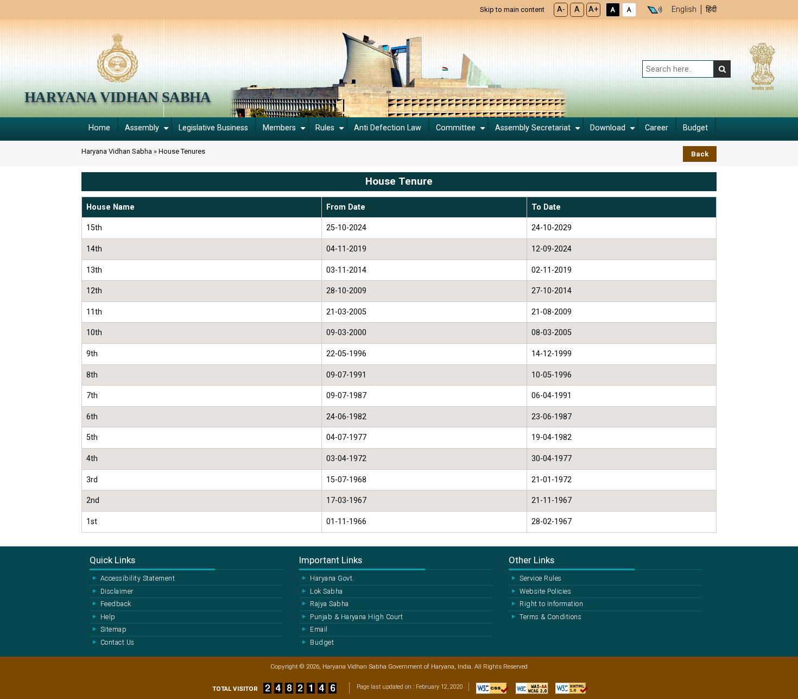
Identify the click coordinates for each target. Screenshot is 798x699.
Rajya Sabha (329, 604)
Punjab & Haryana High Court (356, 617)
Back (699, 154)
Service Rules (540, 578)
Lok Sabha (326, 591)
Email (318, 629)
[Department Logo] (117, 57)
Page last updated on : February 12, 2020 (410, 686)
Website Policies (545, 591)
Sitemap (113, 629)
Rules (324, 128)
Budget (695, 128)
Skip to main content (512, 9)
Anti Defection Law (387, 128)
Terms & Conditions (550, 617)
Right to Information (551, 604)
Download (607, 128)
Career (656, 128)
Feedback (115, 604)
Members (279, 128)
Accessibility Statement (137, 578)
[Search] (722, 69)
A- (561, 9)
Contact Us (117, 642)
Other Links (531, 560)
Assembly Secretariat (533, 128)
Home (99, 128)
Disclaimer (117, 591)
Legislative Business (213, 128)
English (684, 9)
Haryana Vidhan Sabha (117, 97)
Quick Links (112, 560)
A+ (593, 9)
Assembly (142, 128)
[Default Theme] (629, 10)
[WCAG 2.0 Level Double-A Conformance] (529, 691)
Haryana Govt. (332, 578)
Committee (456, 128)
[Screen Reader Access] (655, 10)
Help (108, 617)
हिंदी (711, 9)
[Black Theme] (613, 10)
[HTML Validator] (569, 691)
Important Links (330, 560)
